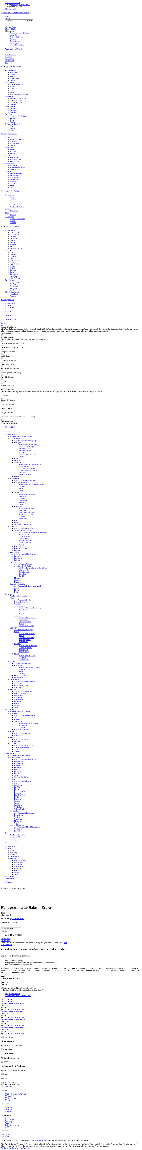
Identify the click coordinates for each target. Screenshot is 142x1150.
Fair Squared (14, 234)
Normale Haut (24, 466)
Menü (7, 16)
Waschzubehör (24, 652)
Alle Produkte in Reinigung (28, 445)
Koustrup (13, 262)
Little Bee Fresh (15, 264)
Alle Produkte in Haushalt (19, 596)
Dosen (21, 612)
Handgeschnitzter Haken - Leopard (13, 1019)
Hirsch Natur (14, 282)
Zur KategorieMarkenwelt (10, 226)
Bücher (12, 183)
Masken (12, 76)
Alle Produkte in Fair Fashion (20, 711)
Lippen (12, 80)
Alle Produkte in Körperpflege (25, 480)
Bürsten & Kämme (16, 102)
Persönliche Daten (16, 37)
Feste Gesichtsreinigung (27, 446)
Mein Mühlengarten (12, 292)
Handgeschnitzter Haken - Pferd (12, 1011)
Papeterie (13, 181)
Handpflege (23, 510)
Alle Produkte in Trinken (27, 618)
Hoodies (13, 199)
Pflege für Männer (25, 474)
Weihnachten (14, 175)
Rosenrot (13, 244)
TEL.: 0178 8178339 (12, 3)
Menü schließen (10, 29)
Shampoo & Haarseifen (18, 98)
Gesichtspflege (10, 70)
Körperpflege (10, 82)
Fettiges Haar (23, 538)
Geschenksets (14, 179)
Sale (6, 833)
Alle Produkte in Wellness (23, 564)
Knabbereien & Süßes (17, 167)
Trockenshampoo (25, 542)
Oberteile (17, 205)
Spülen (12, 153)
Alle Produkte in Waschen (28, 646)
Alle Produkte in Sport (22, 739)
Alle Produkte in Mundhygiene (25, 554)
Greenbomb (14, 286)
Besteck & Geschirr (17, 140)
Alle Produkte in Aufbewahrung (30, 608)
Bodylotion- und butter (27, 512)
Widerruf (8, 1123)
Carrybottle (14, 254)
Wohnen (8, 171)
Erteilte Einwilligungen (18, 45)
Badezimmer (14, 157)
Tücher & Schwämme (26, 638)
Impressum (9, 1121)
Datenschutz (9, 1119)
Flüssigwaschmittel (25, 648)
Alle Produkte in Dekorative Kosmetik (27, 586)
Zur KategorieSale (7, 300)
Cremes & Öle (15, 78)
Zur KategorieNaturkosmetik (11, 66)
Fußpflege (22, 516)
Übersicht (13, 35)
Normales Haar (24, 534)
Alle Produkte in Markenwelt (20, 755)
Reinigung (13, 72)
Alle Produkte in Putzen (27, 634)
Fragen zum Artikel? (12, 994)
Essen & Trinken (16, 159)
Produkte (13, 296)
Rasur (12, 92)
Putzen (12, 149)
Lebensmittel (9, 163)
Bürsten (21, 636)
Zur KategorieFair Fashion (10, 191)
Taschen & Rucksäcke (17, 219)
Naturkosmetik (10, 230)
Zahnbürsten (14, 110)
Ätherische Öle (24, 570)
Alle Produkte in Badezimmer (29, 668)
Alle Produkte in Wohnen (23, 691)
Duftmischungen (24, 572)
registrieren (25, 33)
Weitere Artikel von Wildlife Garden (18, 996)
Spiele (12, 185)
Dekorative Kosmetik (12, 124)
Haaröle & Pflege (16, 100)
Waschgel (22, 452)
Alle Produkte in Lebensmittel (24, 681)
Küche (7, 138)
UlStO (12, 290)
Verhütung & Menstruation (19, 94)
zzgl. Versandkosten (17, 919)
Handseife (22, 496)
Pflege (21, 672)
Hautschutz (23, 518)
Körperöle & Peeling (26, 514)
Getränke (13, 169)
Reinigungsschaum (25, 450)
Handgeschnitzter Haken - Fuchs (12, 1003)
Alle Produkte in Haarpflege (24, 528)
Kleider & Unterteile (17, 207)
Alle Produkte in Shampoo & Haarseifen (33, 532)
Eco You (13, 256)
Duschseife (22, 498)
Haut (11, 130)
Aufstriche (13, 165)
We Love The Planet (17, 248)
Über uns (8, 843)
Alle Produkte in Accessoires (24, 745)
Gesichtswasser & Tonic (27, 454)
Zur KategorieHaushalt (9, 134)
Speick (12, 246)
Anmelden (14, 33)
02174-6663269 (6, 1086)
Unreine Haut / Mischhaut (28, 470)
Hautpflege (14, 88)
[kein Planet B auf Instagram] (5, 1135)
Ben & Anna (14, 232)
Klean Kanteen (15, 260)
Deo (11, 90)
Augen (12, 126)
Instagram (8, 1110)
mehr (65, 943)
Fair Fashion (9, 280)
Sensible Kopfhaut (25, 540)
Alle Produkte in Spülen (27, 656)
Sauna (12, 120)
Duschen (22, 486)
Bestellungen (14, 43)
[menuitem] (73, 16)
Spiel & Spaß (14, 161)
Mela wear (13, 288)
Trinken (12, 145)
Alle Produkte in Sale (17, 835)
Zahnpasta (13, 108)
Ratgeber (8, 1111)
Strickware (13, 201)
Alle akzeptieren (14, 1148)
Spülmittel (22, 658)
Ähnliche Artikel (7, 999)
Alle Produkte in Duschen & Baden (31, 484)
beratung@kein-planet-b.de (20, 5)
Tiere (11, 187)
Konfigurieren (25, 1148)
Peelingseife (23, 500)
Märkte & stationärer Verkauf (15, 1094)
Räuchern (13, 122)
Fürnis (12, 258)
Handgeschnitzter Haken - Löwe (12, 1027)
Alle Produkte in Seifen (27, 494)
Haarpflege (9, 96)
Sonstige (22, 544)
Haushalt (8, 250)
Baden (21, 488)
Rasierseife (22, 502)
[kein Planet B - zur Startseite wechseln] (15, 13)
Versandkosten (40, 1140)
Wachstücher (23, 610)
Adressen (13, 39)
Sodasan (13, 270)
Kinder (7, 155)
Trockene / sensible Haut (27, 468)
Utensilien (13, 141)
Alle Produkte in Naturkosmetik (21, 437)
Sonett (12, 272)
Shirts (12, 197)
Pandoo (12, 266)
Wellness (8, 114)
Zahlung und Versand (12, 1125)
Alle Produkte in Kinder (22, 664)
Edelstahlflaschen (25, 622)
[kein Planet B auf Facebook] (5, 1136)
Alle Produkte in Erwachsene (24, 715)
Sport (7, 213)
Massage (13, 118)
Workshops (14, 294)
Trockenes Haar (24, 536)
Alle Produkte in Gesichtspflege (25, 441)
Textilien (13, 223)
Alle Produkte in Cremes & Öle (30, 464)
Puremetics (13, 242)
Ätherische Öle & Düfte (18, 116)
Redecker (13, 268)
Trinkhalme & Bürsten (26, 626)
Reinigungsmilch (25, 448)
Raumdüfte (22, 574)
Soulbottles (14, 274)
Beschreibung (6, 939)
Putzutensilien (23, 642)
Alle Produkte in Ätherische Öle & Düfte (33, 568)
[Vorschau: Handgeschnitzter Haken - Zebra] (1, 886)
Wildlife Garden (15, 278)
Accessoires (18, 203)
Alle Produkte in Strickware (28, 723)
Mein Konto (9, 9)
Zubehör (13, 104)
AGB (7, 1127)
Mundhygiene (10, 106)
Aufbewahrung (15, 143)
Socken (12, 221)
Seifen (12, 86)
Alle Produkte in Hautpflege (28, 508)
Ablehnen (4, 1148)
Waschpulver (23, 650)
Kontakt (8, 1100)
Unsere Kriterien (11, 1098)
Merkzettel (13, 47)
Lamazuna (13, 238)
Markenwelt (9, 753)
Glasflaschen (23, 620)
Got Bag (13, 284)
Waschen (13, 151)
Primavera (13, 240)
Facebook (8, 1108)
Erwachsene (9, 195)
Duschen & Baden (16, 84)
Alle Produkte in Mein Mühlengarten (27, 827)
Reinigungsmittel (25, 640)
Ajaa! (12, 252)
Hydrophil (13, 236)
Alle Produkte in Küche (22, 600)
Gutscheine (14, 177)
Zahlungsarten (15, 41)
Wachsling (13, 276)
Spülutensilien (24, 660)
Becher (21, 624)
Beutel (21, 614)
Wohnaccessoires (16, 173)
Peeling (12, 74)
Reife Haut (22, 472)
